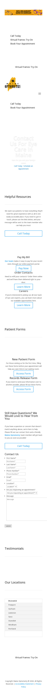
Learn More (23, 286)
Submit (8, 526)
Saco (10, 617)
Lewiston (12, 613)
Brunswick (12, 601)
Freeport (12, 605)
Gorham (11, 609)
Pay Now (24, 268)
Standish (12, 621)
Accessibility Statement (24, 684)
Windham (12, 625)
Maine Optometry (12, 435)
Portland (12, 629)
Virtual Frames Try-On (26, 657)
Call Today (18, 166)
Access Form (23, 373)
